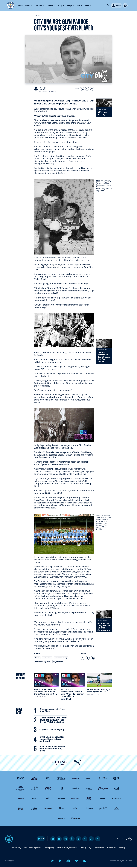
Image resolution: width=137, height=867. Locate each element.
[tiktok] (78, 839)
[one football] (98, 839)
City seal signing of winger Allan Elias (52, 710)
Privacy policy (86, 848)
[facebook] (85, 839)
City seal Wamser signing (51, 729)
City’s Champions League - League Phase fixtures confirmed (52, 739)
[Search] (108, 5)
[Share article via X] (82, 89)
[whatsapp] (59, 839)
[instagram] (66, 839)
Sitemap (122, 848)
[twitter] (72, 839)
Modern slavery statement (67, 848)
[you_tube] (53, 839)
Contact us (111, 848)
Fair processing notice (32, 848)
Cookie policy (49, 848)
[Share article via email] (92, 89)
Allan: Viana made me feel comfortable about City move (52, 749)
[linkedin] (91, 839)
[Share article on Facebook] (87, 89)
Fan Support (9, 860)
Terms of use (99, 848)
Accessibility (16, 848)
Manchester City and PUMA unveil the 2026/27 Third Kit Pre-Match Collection (53, 720)
